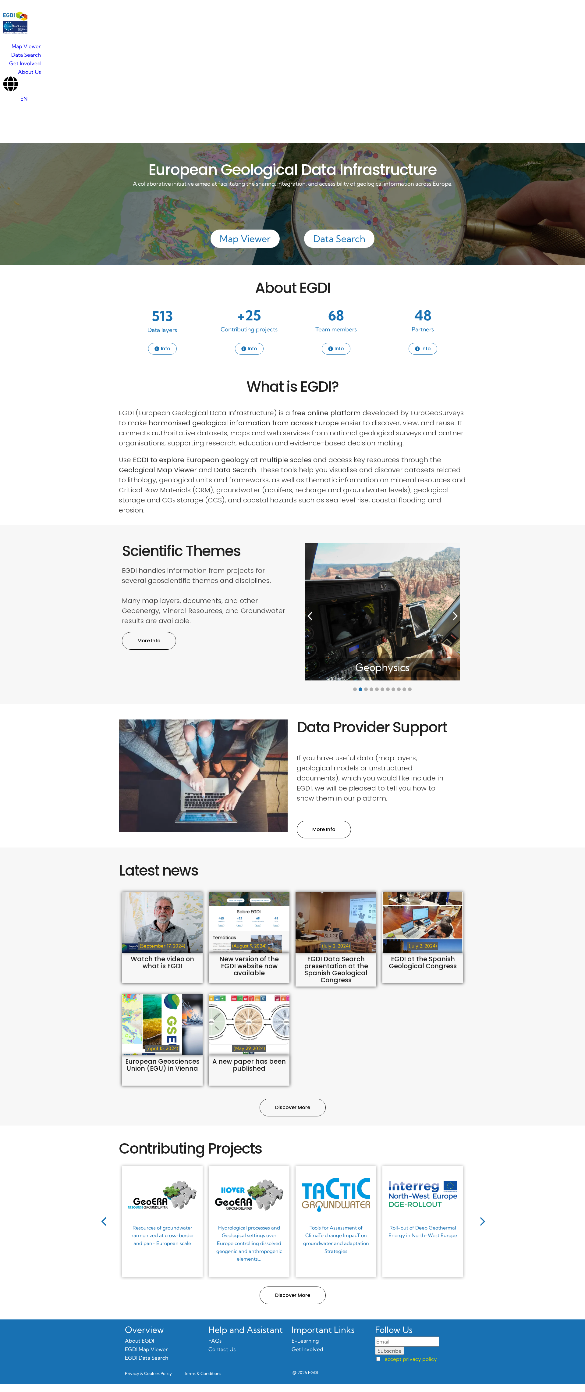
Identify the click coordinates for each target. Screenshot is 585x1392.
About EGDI (292, 288)
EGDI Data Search (146, 1358)
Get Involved (25, 63)
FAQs (215, 1340)
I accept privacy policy (409, 1359)
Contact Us (222, 1349)
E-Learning (305, 1340)
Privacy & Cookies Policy (148, 1381)
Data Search (26, 55)
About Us (29, 72)
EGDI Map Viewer (146, 1349)
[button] (455, 616)
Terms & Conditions (202, 1381)
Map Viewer (26, 46)
